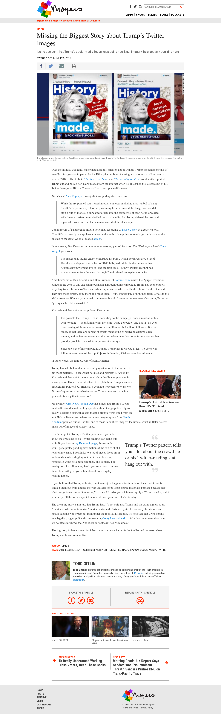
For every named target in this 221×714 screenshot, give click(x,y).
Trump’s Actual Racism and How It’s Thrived (160, 404)
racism (134, 549)
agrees (97, 239)
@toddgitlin (78, 580)
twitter (162, 549)
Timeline (41, 697)
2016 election (67, 549)
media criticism (105, 549)
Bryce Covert (129, 229)
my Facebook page (86, 443)
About (40, 708)
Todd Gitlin (47, 58)
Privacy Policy (146, 707)
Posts (40, 694)
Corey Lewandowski (114, 518)
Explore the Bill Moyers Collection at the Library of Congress (68, 20)
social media (148, 549)
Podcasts (177, 14)
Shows (140, 14)
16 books (139, 573)
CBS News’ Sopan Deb (80, 403)
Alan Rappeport (74, 196)
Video (129, 14)
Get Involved (44, 704)
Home (40, 690)
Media (65, 546)
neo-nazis (123, 549)
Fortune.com (122, 280)
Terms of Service (130, 707)
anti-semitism (86, 549)
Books (164, 14)
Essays (152, 14)
